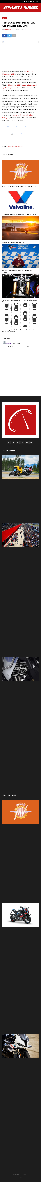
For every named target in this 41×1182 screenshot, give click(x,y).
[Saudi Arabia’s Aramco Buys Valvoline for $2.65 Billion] (20, 200)
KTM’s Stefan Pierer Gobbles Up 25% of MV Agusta (18, 186)
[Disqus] (20, 364)
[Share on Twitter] (9, 35)
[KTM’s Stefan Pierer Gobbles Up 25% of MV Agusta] (20, 172)
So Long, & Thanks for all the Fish (13, 242)
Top (21, 1178)
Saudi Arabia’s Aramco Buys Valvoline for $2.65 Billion (19, 214)
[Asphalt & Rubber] (20, 7)
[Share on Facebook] (4, 35)
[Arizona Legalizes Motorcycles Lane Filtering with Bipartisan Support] (20, 315)
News (4, 18)
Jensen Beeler (8, 29)
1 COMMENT (23, 29)
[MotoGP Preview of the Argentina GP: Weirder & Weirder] (20, 256)
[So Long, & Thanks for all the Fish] (20, 228)
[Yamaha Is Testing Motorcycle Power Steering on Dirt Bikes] (20, 286)
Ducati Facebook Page (15, 146)
